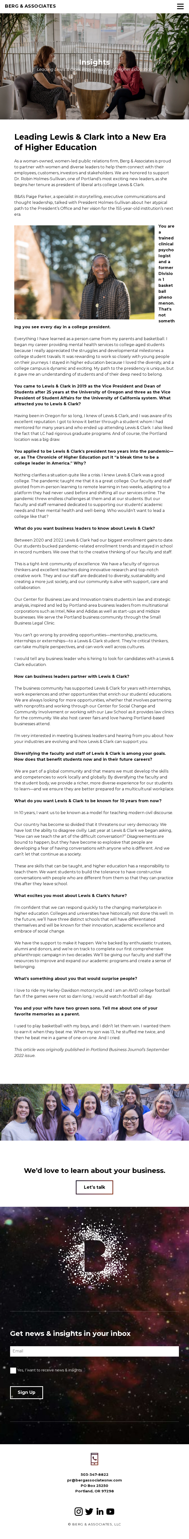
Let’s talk (94, 1187)
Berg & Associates (30, 6)
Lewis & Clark (131, 184)
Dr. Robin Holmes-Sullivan (40, 178)
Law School (116, 712)
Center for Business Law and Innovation (62, 599)
